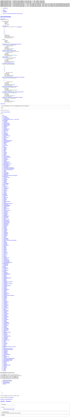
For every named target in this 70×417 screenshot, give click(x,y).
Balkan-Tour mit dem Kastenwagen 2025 (9, 50)
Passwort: (2, 407)
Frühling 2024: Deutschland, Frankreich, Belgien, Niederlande (12, 97)
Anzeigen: (3, 105)
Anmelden (2, 401)
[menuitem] (3, 9)
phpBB (6, 395)
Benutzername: (3, 404)
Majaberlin (12, 84)
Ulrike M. (5, 92)
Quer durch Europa (5, 16)
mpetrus (12, 48)
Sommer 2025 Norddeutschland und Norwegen (10, 86)
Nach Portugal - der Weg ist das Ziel (8, 63)
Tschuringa (5, 57)
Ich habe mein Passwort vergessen (8, 409)
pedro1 (12, 75)
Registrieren (8, 401)
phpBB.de (11, 397)
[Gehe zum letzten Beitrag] (14, 36)
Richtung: (22, 105)
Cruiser (5, 26)
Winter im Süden (5, 56)
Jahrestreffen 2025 (5, 25)
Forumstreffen (19, 26)
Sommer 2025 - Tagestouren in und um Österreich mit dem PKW (13, 91)
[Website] (2, 392)
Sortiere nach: (12, 105)
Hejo (4, 64)
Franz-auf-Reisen (6, 51)
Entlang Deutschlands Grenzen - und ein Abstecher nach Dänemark (13, 77)
